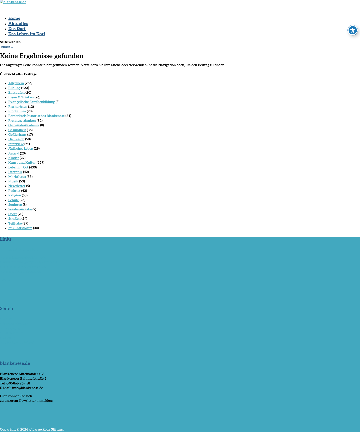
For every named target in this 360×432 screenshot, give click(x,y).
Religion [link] (14, 195)
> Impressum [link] (10, 329)
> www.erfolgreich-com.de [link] (20, 272)
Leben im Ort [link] (18, 168)
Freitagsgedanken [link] (22, 121)
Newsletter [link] (16, 186)
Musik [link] (13, 181)
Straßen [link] (14, 219)
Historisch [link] (16, 139)
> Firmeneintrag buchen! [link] (19, 250)
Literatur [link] (15, 172)
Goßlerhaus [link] (17, 135)
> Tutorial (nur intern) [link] (17, 343)
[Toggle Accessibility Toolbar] (353, 30)
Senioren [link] (15, 205)
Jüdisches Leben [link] (20, 149)
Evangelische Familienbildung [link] (31, 102)
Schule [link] (13, 200)
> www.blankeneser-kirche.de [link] (23, 267)
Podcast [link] (14, 191)
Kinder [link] (13, 158)
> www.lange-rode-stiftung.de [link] (23, 258)
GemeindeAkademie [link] (23, 125)
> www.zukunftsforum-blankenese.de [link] (29, 262)
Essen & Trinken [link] (21, 97)
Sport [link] (12, 214)
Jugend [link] (13, 154)
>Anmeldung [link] (10, 409)
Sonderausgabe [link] (20, 209)
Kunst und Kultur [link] (22, 163)
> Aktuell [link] (7, 319)
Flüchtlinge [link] (17, 111)
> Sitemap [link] (8, 338)
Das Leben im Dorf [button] (26, 33)
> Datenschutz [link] (11, 333)
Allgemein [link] (16, 83)
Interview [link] (16, 144)
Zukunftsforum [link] (20, 228)
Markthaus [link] (17, 177)
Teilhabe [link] (15, 224)
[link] (13, 2)
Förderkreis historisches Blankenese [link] (36, 116)
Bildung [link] (14, 88)
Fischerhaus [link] (17, 107)
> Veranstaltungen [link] (14, 324)
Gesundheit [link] (17, 130)
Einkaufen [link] (16, 93)
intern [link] (5, 280)
